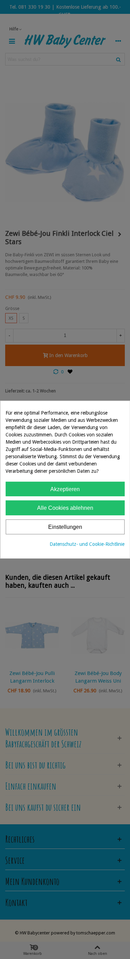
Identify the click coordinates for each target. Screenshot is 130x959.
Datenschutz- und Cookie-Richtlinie (87, 544)
